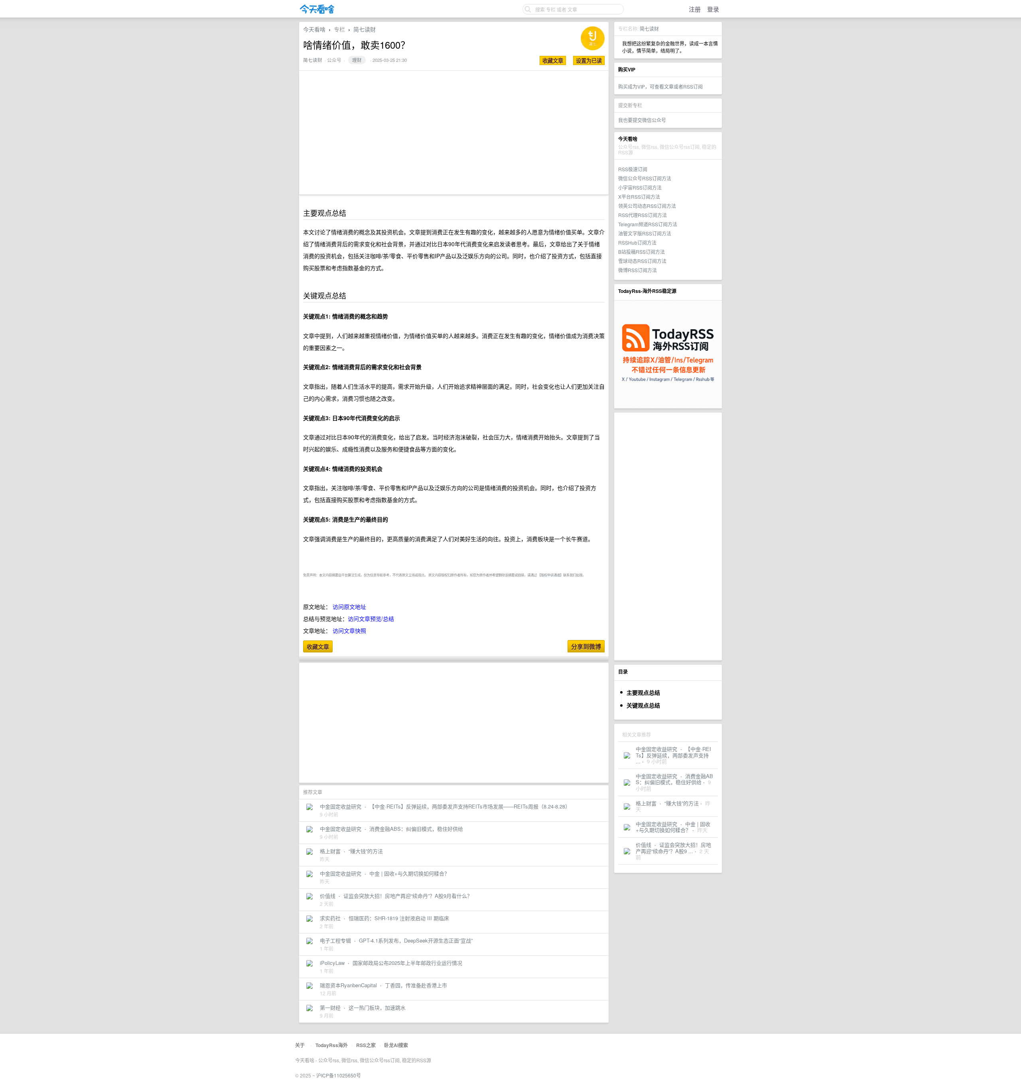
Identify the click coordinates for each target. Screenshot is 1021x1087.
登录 (713, 9)
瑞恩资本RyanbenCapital (348, 985)
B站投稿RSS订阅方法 (641, 251)
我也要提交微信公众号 (642, 120)
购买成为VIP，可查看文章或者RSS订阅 (660, 86)
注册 (695, 9)
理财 (357, 60)
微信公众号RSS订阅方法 (644, 178)
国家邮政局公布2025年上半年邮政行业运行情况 (407, 962)
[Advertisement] (668, 536)
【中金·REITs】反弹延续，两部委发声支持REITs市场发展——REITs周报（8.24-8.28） (469, 806)
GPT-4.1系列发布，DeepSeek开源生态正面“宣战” (416, 940)
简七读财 (649, 28)
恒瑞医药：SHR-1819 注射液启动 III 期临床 (399, 918)
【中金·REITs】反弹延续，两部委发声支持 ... (673, 755)
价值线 (643, 844)
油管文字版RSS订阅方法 (644, 233)
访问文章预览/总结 (371, 619)
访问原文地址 (349, 607)
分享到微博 (586, 646)
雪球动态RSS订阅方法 (642, 260)
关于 (300, 1045)
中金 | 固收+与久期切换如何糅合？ (673, 827)
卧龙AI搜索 (396, 1045)
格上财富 (646, 803)
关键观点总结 (643, 705)
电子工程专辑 (335, 940)
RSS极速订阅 (632, 169)
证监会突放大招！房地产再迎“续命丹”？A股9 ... (673, 848)
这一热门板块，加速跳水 (377, 1007)
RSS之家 (366, 1045)
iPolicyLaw (332, 962)
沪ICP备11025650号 (338, 1075)
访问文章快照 (349, 630)
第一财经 (330, 1007)
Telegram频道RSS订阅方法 (647, 224)
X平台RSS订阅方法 (639, 196)
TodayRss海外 (331, 1045)
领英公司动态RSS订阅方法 (647, 205)
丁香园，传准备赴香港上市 (416, 985)
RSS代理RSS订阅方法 (642, 214)
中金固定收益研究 (656, 749)
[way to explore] (317, 12)
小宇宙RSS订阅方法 (640, 187)
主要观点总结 (643, 692)
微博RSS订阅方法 (637, 270)
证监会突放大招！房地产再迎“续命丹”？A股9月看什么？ (407, 895)
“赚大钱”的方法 (681, 803)
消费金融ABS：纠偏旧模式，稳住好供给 (674, 779)
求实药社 (330, 918)
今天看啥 (314, 29)
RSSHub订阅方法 (637, 242)
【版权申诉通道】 (550, 574)
